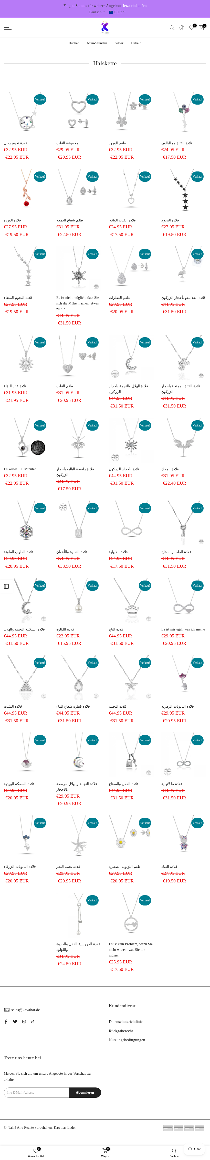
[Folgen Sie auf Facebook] (6, 1022)
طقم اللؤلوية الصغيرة (125, 867)
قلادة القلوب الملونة (19, 552)
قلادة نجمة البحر (68, 867)
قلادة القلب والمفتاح (176, 552)
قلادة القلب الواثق (122, 220)
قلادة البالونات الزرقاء (20, 867)
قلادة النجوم (170, 220)
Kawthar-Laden (65, 1128)
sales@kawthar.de (25, 1010)
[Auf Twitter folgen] (15, 1022)
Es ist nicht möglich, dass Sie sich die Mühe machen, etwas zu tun (77, 303)
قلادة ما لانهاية (171, 784)
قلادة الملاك (170, 469)
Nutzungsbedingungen (127, 1040)
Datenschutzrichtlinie (126, 1022)
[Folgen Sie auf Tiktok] (33, 1022)
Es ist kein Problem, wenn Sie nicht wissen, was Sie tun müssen (131, 949)
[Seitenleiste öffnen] (6, 586)
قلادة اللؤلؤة (65, 629)
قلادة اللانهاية (118, 552)
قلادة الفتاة (169, 867)
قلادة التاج (116, 629)
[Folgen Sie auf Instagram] (24, 1022)
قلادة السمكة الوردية (19, 784)
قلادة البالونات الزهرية (177, 706)
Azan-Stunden (97, 43)
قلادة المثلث (13, 706)
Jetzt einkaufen (135, 6)
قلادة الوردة (12, 220)
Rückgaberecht (121, 1031)
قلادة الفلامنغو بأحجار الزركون (183, 298)
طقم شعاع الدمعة (69, 220)
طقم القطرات (119, 298)
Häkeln (136, 43)
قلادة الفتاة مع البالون (177, 143)
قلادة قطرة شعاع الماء (73, 706)
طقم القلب (64, 386)
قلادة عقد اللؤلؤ (15, 386)
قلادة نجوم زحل (15, 143)
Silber (119, 43)
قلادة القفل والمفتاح (124, 784)
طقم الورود (117, 143)
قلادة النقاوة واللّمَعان (72, 552)
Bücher (74, 43)
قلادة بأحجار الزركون (124, 469)
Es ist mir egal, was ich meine (183, 629)
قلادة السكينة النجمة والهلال (24, 629)
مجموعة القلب (67, 143)
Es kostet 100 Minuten (20, 469)
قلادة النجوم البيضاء (18, 298)
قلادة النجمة (118, 706)
